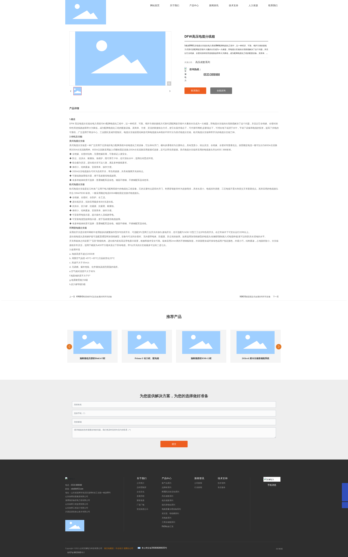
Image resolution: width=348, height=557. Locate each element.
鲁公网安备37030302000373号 (154, 547)
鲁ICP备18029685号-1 (75, 552)
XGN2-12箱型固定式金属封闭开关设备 (255, 296)
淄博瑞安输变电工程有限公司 (77, 500)
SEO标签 (279, 549)
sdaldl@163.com (77, 488)
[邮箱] (345, 486)
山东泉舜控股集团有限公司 (76, 496)
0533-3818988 (211, 74)
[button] (152, 370)
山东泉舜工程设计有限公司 (76, 507)
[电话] (345, 492)
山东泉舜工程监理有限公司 (76, 503)
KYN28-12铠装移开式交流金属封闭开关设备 (94, 296)
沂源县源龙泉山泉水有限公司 (77, 511)
